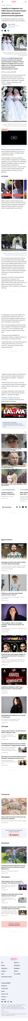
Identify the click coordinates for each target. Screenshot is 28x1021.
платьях (9, 161)
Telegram (5, 425)
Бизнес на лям (4, 994)
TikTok (4, 426)
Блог (2, 974)
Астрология (4, 968)
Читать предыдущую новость (8, 489)
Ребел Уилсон (5, 58)
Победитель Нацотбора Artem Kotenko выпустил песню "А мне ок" (12, 594)
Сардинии (13, 279)
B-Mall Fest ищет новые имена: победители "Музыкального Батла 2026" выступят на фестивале (13, 656)
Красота (16, 971)
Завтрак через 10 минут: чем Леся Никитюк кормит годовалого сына (13, 731)
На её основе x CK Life (6, 976)
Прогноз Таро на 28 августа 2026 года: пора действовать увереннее (13, 817)
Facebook (9, 425)
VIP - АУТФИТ (17, 974)
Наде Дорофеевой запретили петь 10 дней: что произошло (13, 716)
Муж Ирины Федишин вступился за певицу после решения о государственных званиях (13, 744)
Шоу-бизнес (8, 5)
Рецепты (3, 971)
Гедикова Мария (11, 24)
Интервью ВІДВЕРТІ (6, 983)
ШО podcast (4, 985)
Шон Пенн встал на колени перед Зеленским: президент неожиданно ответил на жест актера (13, 758)
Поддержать (15, 835)
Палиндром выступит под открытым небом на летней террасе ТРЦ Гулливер (13, 563)
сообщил (8, 72)
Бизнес (3, 965)
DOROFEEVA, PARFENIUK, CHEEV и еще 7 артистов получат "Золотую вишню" (12, 688)
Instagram (21, 425)
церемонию (20, 151)
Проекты (16, 962)
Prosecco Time (4, 988)
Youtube (13, 425)
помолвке (5, 328)
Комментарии (7, 507)
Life (2, 962)
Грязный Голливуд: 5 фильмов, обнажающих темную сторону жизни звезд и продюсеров (8, 495)
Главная (3, 5)
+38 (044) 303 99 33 (14, 925)
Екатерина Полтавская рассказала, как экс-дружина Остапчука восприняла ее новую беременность (13, 867)
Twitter (16, 425)
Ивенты (3, 991)
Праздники (17, 968)
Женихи (3, 258)
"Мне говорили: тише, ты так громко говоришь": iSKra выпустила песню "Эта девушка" (12, 624)
